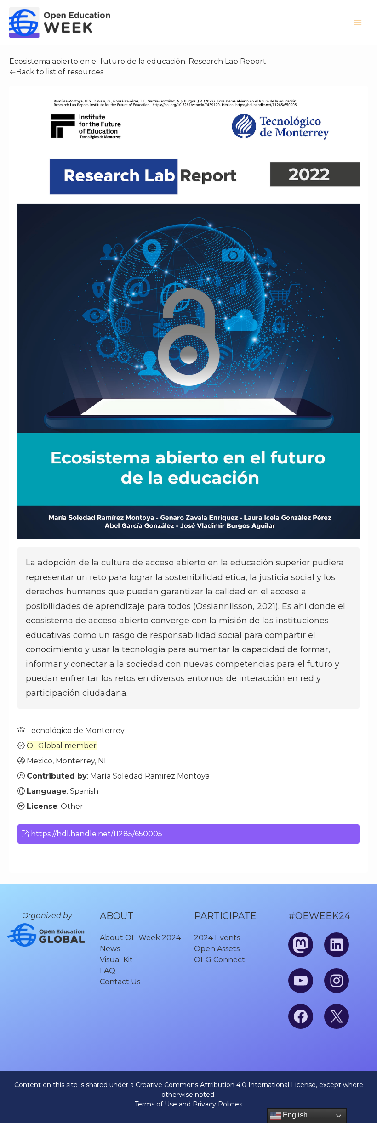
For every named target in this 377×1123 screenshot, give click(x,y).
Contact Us (120, 981)
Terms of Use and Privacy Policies (188, 1104)
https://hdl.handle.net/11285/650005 (95, 834)
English (294, 1115)
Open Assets (217, 948)
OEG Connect (219, 959)
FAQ (107, 970)
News (110, 948)
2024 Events (217, 937)
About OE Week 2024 (140, 937)
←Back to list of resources (56, 72)
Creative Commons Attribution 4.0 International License (226, 1085)
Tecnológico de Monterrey (76, 730)
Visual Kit (116, 959)
